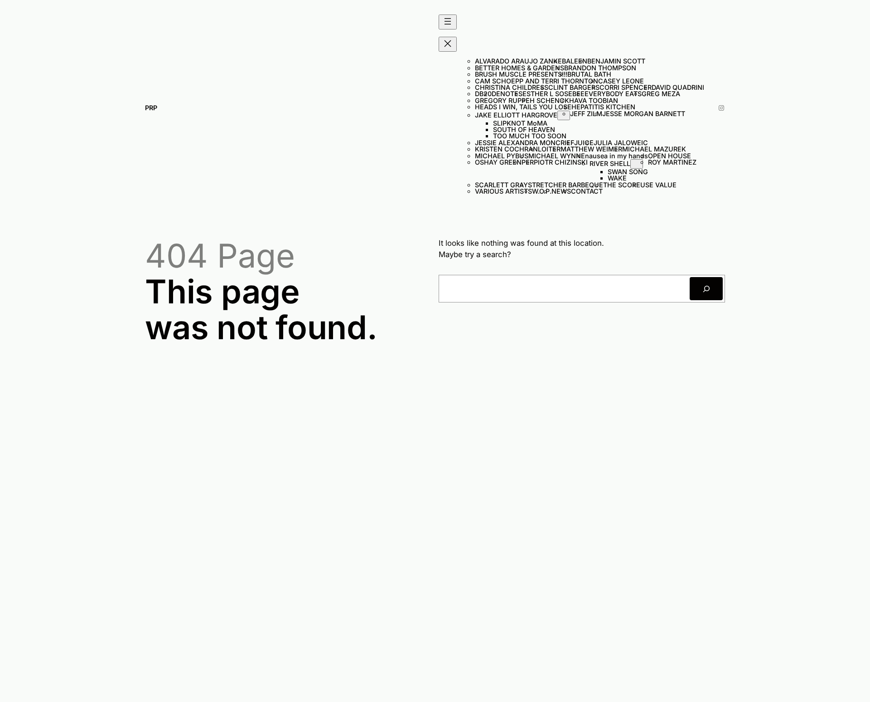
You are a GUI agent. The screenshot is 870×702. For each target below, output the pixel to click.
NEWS (561, 191)
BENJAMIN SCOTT (616, 61)
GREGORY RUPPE (502, 100)
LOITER (549, 149)
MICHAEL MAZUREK (654, 149)
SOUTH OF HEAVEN (524, 129)
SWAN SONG (628, 172)
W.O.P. (541, 191)
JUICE (584, 142)
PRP (151, 108)
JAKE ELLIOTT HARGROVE (516, 115)
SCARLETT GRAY (501, 185)
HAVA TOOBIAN (593, 100)
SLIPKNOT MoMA (520, 123)
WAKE (617, 178)
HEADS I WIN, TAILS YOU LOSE (523, 107)
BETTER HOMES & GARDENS (519, 68)
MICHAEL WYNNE (556, 156)
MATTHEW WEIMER (591, 149)
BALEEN (574, 61)
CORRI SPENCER (625, 87)
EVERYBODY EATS (613, 94)
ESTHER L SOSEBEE (553, 94)
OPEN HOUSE (669, 156)
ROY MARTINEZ (672, 162)
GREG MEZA (661, 94)
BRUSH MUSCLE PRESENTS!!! (521, 74)
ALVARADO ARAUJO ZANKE (518, 61)
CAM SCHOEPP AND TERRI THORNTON (536, 81)
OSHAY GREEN (498, 162)
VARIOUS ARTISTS (503, 191)
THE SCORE (621, 185)
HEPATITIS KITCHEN (603, 107)
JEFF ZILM (586, 113)
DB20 (483, 94)
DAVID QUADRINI (678, 87)
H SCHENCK (549, 100)
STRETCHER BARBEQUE (565, 185)
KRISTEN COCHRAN (506, 149)
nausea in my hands (616, 156)
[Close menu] (448, 44)
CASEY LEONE (621, 81)
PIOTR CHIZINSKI (562, 162)
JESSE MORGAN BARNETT (643, 113)
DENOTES (507, 94)
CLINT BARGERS (573, 87)
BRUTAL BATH (589, 74)
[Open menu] (448, 22)
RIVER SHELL (610, 163)
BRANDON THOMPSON (600, 68)
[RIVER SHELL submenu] (636, 164)
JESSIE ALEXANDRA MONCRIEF (524, 142)
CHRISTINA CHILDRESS (511, 87)
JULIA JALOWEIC (621, 142)
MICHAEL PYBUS (501, 156)
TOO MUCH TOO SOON (529, 136)
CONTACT (587, 191)
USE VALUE (658, 185)
